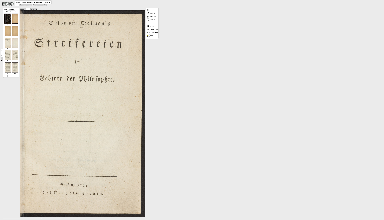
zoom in (152, 10)
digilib (151, 35)
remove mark (154, 29)
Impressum (44, 218)
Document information (39, 5)
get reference (154, 32)
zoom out (152, 13)
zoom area (153, 16)
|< (23, 9)
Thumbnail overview (26, 5)
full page (152, 19)
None (2, 59)
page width (153, 23)
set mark (152, 26)
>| (36, 9)
